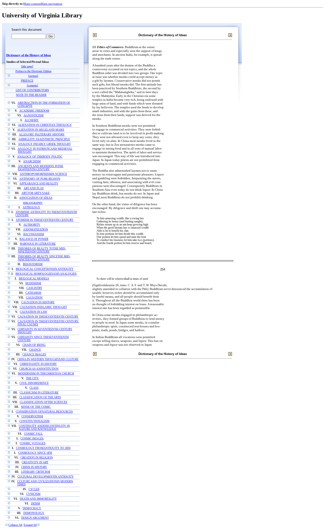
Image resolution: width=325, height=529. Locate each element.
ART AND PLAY (34, 188)
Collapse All (15, 525)
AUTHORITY (31, 224)
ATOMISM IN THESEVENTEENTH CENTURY (45, 220)
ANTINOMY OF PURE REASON (39, 178)
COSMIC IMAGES (32, 438)
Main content (32, 3)
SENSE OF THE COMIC (36, 407)
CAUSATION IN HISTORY (38, 302)
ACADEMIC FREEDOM (34, 110)
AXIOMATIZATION (35, 229)
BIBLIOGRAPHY (33, 202)
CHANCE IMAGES (34, 354)
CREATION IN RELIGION (36, 457)
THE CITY (32, 378)
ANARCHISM (32, 161)
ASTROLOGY (31, 207)
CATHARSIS (33, 292)
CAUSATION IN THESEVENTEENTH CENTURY (48, 316)
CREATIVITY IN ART (35, 462)
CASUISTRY (34, 288)
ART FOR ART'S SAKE (35, 193)
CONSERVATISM (32, 416)
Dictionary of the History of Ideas (28, 55)
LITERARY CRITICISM (35, 472)
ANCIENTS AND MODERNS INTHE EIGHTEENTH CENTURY (40, 168)
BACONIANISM (33, 234)
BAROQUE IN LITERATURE (38, 243)
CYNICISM (33, 494)
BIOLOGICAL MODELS (34, 278)
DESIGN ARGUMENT (35, 517)
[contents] (32, 85)
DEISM (35, 503)
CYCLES (34, 489)
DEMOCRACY (32, 508)
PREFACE (27, 80)
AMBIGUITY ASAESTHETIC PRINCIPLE (44, 139)
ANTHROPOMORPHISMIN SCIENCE (43, 174)
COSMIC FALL (33, 433)
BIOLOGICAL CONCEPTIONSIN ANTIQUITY (45, 269)
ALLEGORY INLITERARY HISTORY (42, 134)
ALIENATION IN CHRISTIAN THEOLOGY (45, 125)
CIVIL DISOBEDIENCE (34, 383)
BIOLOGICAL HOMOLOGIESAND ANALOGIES (46, 273)
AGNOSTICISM (34, 115)
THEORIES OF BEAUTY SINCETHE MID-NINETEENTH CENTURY (44, 258)
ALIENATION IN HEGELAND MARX (40, 129)
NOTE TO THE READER (31, 95)
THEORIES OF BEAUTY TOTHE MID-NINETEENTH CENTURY (42, 250)
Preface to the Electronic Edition (33, 71)
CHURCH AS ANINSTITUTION (39, 368)
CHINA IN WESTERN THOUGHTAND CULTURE (48, 359)
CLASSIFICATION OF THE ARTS (40, 397)
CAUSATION (34, 297)
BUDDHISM (33, 283)
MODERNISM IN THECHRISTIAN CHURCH (46, 373)
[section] (33, 76)
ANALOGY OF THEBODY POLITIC (39, 156)
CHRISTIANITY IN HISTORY (38, 364)
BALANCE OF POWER (34, 239)
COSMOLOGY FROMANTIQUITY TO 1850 (43, 448)
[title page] (27, 66)
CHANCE (35, 349)
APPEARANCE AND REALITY (39, 183)
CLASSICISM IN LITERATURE (39, 392)
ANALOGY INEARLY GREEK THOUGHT (44, 144)
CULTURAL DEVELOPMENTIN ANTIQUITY (45, 476)
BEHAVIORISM (33, 264)
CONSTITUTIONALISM (34, 421)
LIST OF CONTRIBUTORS (32, 90)
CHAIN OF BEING (34, 345)
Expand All (30, 525)
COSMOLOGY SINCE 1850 (35, 452)
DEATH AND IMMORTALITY (38, 498)
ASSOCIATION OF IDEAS (35, 198)
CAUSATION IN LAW (33, 312)
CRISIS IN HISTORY (34, 467)
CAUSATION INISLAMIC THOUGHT (43, 307)
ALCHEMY (32, 120)
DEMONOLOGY (33, 513)
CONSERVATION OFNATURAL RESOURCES (44, 411)
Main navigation (51, 3)
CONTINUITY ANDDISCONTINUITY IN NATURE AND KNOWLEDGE (44, 427)
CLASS (34, 387)
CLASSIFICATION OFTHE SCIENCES (43, 402)
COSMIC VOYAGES (32, 443)
